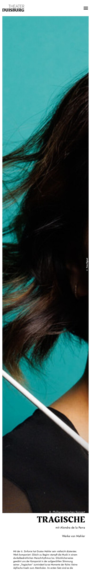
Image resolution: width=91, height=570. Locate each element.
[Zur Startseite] (13, 8)
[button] (86, 8)
